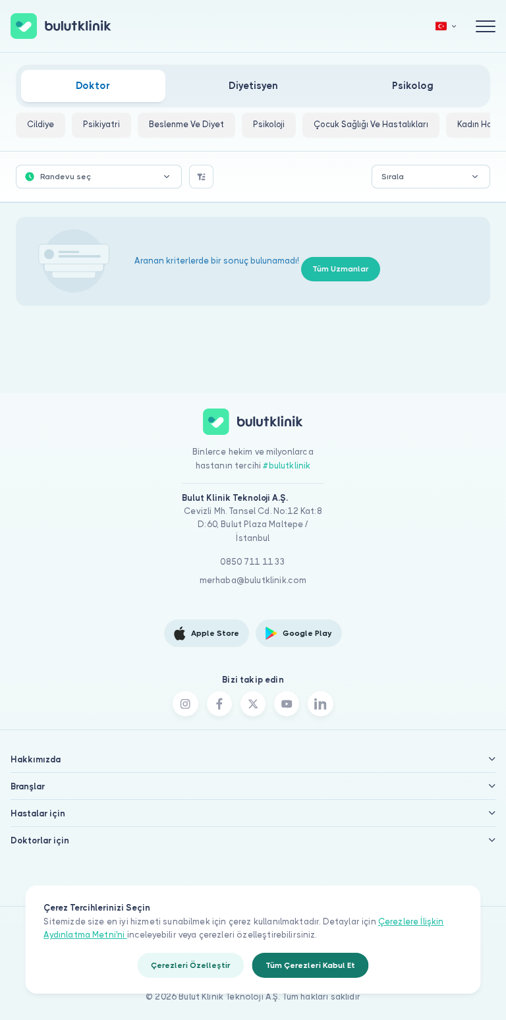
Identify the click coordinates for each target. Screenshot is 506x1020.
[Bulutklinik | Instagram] (185, 703)
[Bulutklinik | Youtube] (286, 703)
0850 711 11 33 (252, 562)
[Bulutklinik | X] (253, 703)
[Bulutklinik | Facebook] (219, 703)
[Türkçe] (446, 26)
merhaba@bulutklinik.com (253, 580)
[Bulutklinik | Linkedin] (320, 703)
